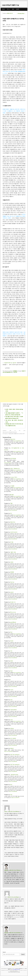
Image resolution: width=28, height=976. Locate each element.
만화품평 (15, 371)
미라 (11, 651)
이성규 (11, 689)
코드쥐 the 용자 (13, 532)
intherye (12, 728)
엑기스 (8, 9)
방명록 (17, 9)
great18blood (13, 622)
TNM (11, 503)
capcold (15, 372)
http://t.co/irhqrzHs (7, 462)
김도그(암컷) (13, 738)
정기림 (11, 542)
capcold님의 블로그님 (10, 5)
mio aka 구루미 (13, 477)
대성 (11, 794)
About (3, 9)
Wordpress (9, 968)
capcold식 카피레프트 (18, 968)
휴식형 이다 (13, 602)
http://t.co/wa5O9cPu (17, 440)
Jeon (11, 699)
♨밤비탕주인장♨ (14, 774)
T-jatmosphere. (13, 709)
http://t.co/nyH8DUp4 (13, 510)
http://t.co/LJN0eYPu (15, 797)
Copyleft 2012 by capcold (10, 362)
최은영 (11, 641)
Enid (11, 632)
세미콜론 (12, 486)
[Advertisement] (14, 389)
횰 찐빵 (12, 494)
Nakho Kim (12, 439)
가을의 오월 (13, 552)
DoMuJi (12, 748)
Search (4, 952)
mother (11, 562)
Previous (19, 13)
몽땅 (13, 9)
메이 (11, 784)
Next (23, 13)
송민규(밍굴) (13, 458)
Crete (5, 811)
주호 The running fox (15, 754)
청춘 (23, 371)
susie (11, 719)
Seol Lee (12, 582)
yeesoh (11, 592)
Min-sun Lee (13, 612)
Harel (11, 671)
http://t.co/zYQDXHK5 (8, 751)
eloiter (11, 661)
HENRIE (12, 572)
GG (11, 513)
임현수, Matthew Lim (15, 468)
